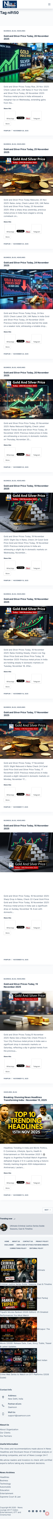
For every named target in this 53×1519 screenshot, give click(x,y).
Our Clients (5, 1432)
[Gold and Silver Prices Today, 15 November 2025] (26, 1011)
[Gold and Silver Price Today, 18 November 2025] (26, 626)
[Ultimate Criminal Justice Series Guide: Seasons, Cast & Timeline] (3, 1227)
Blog (14, 31)
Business (7, 31)
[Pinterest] (40, 1511)
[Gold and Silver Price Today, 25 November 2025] (26, 176)
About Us (16, 1241)
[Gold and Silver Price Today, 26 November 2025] (26, 63)
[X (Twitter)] (33, 1511)
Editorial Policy (36, 1248)
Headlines (21, 31)
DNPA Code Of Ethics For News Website (33, 1245)
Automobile (5, 1487)
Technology (5, 1483)
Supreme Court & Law (10, 1496)
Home (7, 1241)
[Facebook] (29, 1511)
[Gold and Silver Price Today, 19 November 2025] (26, 512)
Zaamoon (12, 1407)
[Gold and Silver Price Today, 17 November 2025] (26, 739)
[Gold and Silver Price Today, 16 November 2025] (26, 852)
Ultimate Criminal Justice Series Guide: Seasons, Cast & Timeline (27, 1227)
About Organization (9, 1429)
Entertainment (6, 1493)
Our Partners (6, 1436)
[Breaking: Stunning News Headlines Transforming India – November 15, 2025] (26, 1124)
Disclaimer (9, 1245)
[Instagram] (37, 1511)
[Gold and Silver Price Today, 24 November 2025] (26, 289)
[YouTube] (44, 1511)
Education (4, 1490)
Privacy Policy (42, 1241)
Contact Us (28, 1241)
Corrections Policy (18, 1248)
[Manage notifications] (47, 1514)
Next (47, 1210)
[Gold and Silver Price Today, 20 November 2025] (26, 399)
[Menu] (49, 4)
